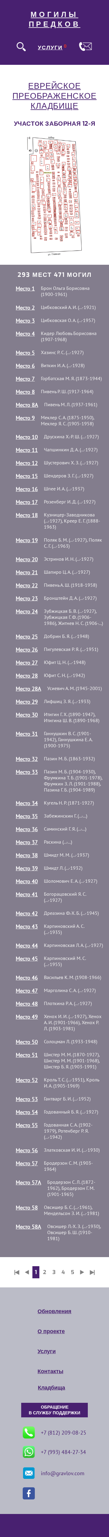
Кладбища (51, 1387)
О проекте (51, 1331)
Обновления (54, 1311)
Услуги (47, 1351)
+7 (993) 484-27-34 (63, 1452)
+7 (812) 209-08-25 (63, 1432)
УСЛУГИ (50, 47)
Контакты (50, 1371)
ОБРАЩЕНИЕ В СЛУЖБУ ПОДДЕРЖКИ (54, 1410)
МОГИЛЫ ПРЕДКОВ (55, 19)
